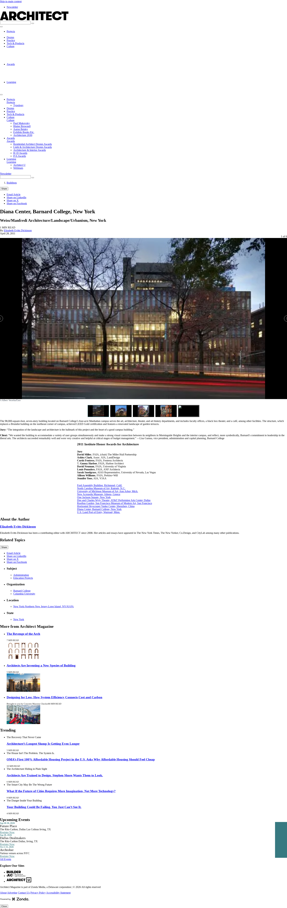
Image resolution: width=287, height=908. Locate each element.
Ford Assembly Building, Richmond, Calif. (99, 485)
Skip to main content (11, 1)
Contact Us (24, 892)
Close (4, 906)
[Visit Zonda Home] (15, 900)
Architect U (19, 85)
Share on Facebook (17, 203)
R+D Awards (20, 76)
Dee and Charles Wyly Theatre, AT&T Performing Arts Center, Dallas (113, 500)
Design (10, 37)
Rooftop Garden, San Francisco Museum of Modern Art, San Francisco (114, 503)
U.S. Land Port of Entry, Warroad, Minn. (98, 512)
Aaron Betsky (20, 55)
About (3, 892)
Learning (11, 82)
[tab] (98, 411)
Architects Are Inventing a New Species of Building (41, 665)
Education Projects (23, 578)
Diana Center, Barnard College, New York (99, 509)
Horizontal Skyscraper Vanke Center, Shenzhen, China (106, 506)
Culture (10, 46)
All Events (5, 859)
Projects (11, 31)
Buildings (12, 182)
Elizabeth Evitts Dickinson (18, 230)
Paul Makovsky (21, 49)
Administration (21, 575)
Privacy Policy (38, 892)
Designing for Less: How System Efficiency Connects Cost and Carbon (54, 697)
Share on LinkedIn (16, 197)
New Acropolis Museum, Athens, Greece (98, 494)
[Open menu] (1, 26)
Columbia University (24, 593)
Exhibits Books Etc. (23, 58)
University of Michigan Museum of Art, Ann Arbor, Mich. (107, 491)
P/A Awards (19, 79)
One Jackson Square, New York (94, 497)
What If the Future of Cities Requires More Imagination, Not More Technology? (61, 791)
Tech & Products (15, 43)
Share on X (13, 200)
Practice (11, 40)
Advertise (12, 892)
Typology (18, 34)
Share (4, 188)
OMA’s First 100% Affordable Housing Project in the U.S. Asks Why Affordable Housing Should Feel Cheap (81, 759)
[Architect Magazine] (34, 19)
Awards (11, 64)
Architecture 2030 (22, 61)
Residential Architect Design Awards (32, 67)
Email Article (13, 194)
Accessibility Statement (58, 892)
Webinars (18, 88)
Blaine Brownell (22, 52)
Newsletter (12, 7)
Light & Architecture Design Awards (32, 70)
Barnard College (22, 590)
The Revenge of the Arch (23, 634)
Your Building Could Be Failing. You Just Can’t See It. (44, 807)
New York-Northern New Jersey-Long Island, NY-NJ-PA (43, 606)
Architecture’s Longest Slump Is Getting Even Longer (43, 743)
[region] (143, 326)
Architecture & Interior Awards (29, 73)
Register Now (7, 832)
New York (18, 619)
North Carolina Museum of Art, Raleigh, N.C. (101, 488)
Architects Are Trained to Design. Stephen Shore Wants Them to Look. (55, 775)
